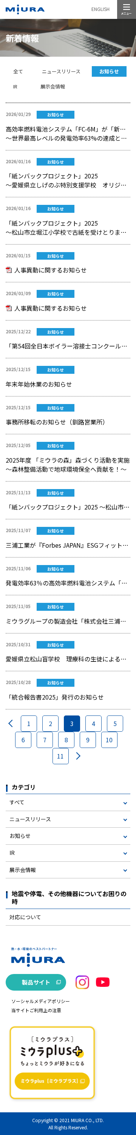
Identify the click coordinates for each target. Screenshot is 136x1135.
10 (109, 739)
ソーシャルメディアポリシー (40, 1001)
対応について (25, 917)
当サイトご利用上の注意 (36, 1010)
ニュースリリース (61, 71)
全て (18, 71)
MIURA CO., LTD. (87, 1120)
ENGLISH (100, 9)
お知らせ (109, 71)
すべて (17, 802)
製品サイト (36, 982)
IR (15, 86)
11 (60, 755)
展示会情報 (52, 86)
